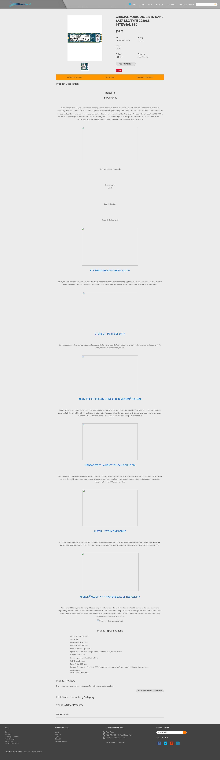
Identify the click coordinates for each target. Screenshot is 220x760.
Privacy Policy (37, 751)
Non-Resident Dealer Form (115, 738)
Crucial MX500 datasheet (79, 672)
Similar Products (145, 77)
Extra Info (109, 77)
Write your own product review (150, 691)
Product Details (74, 77)
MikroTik (58, 739)
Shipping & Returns (187, 4)
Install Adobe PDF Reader (115, 742)
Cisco (57, 732)
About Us (159, 4)
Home (142, 4)
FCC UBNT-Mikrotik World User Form (119, 735)
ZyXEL (57, 736)
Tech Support (9, 739)
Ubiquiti (58, 734)
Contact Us (171, 4)
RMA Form (110, 732)
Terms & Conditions (12, 743)
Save (119, 70)
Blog (150, 4)
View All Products (62, 714)
